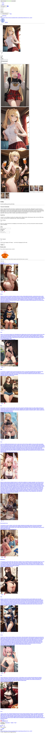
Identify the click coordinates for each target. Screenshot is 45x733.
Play (2, 58)
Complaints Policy (14, 17)
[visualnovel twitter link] (3, 726)
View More (2, 262)
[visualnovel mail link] (3, 729)
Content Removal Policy (22, 17)
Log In (3, 6)
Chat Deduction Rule (4, 61)
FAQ (1, 729)
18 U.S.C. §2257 (29, 17)
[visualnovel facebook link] (1, 726)
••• (1, 57)
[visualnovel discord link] (8, 6)
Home (3, 2)
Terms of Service (8, 17)
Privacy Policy (2, 17)
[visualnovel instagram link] (4, 726)
